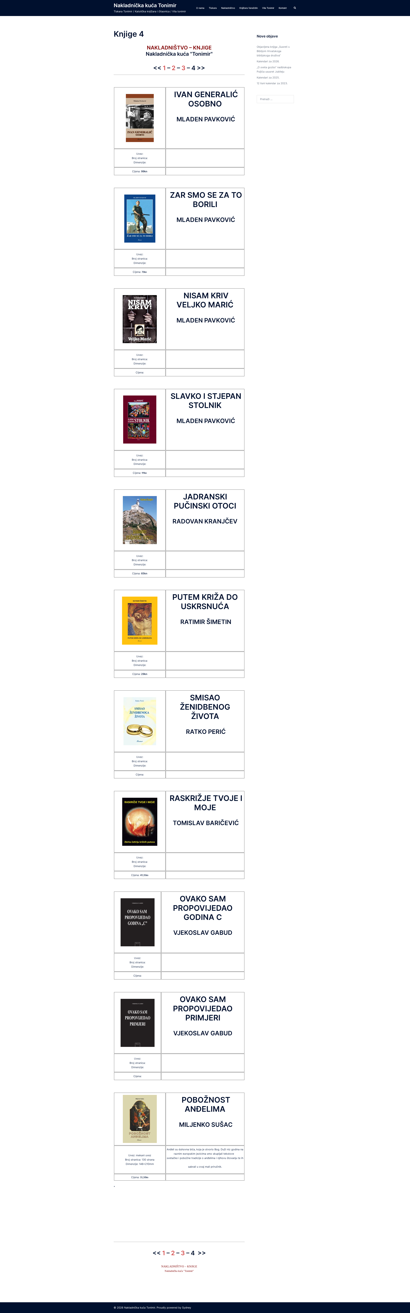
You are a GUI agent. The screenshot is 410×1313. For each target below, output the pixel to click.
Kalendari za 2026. (268, 61)
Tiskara (213, 8)
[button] (295, 8)
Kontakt (283, 8)
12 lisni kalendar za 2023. (272, 83)
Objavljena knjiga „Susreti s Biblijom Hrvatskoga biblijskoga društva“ (273, 51)
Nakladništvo (228, 8)
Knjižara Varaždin (248, 8)
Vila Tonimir (268, 8)
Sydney (186, 1307)
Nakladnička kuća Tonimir (145, 5)
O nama (200, 8)
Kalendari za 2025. (268, 77)
